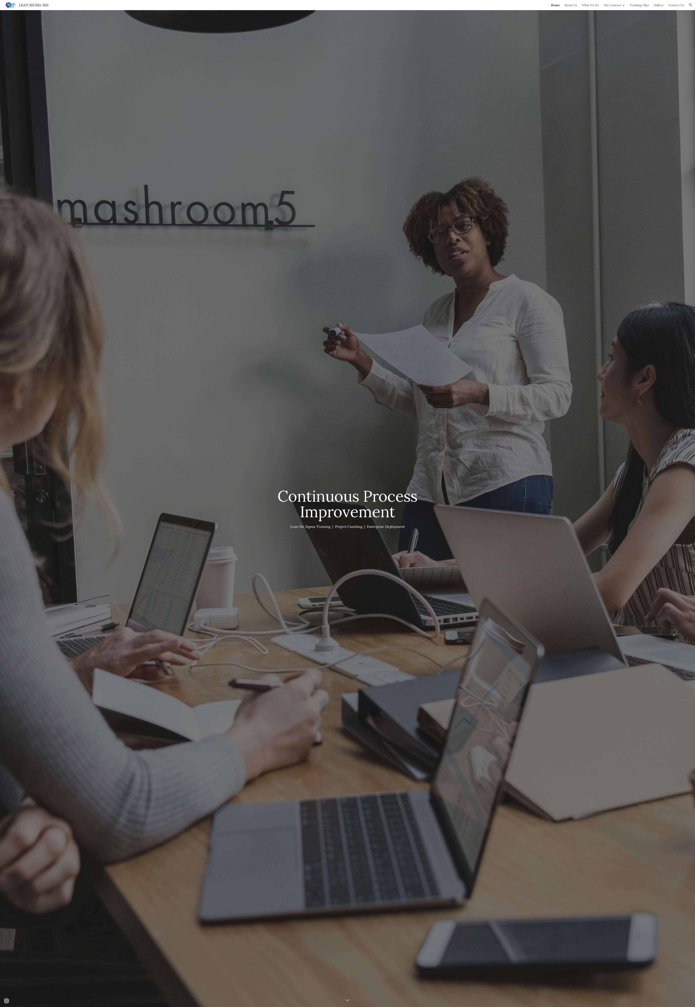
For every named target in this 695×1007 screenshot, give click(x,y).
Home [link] (555, 5)
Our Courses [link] (612, 5)
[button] (690, 5)
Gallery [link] (659, 5)
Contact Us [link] (676, 5)
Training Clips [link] (639, 5)
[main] (347, 504)
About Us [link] (570, 5)
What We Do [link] (590, 5)
